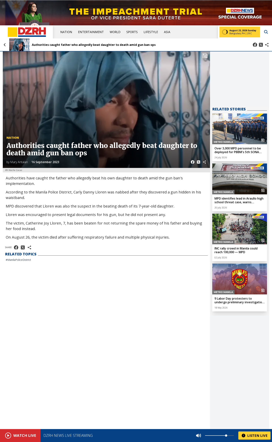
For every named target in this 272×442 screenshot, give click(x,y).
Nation (66, 32)
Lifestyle (151, 32)
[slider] (226, 435)
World (115, 32)
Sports (132, 32)
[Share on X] (261, 45)
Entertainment (91, 32)
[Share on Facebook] (255, 45)
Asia (167, 32)
